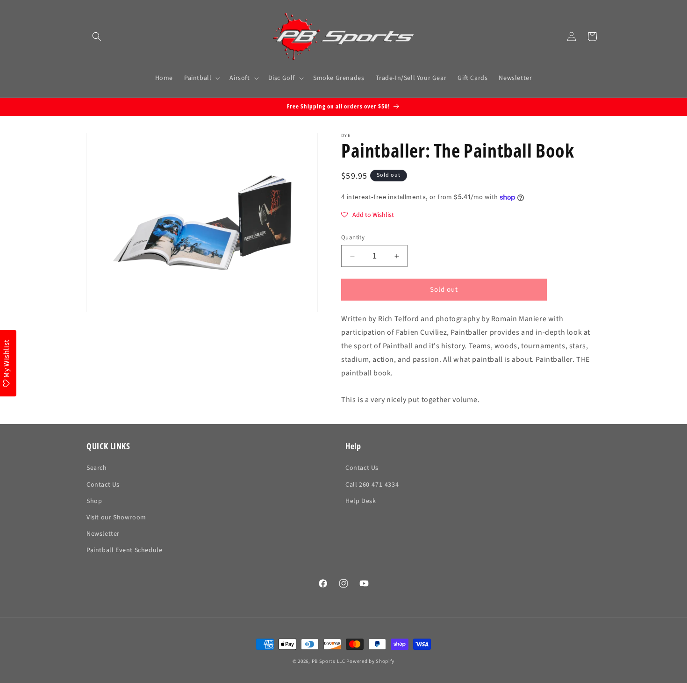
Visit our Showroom (116, 517)
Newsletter (103, 534)
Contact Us (103, 484)
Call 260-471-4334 (372, 484)
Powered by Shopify (370, 661)
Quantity (353, 237)
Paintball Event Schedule (124, 550)
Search (96, 468)
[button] (96, 36)
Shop (94, 501)
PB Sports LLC (328, 661)
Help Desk (360, 501)
